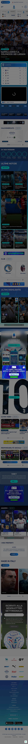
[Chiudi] (24, 367)
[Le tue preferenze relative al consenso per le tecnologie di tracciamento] (25, 742)
